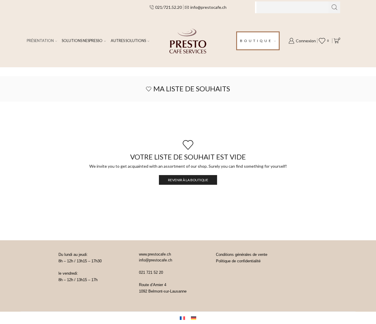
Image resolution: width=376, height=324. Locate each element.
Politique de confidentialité (238, 261)
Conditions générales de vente (241, 254)
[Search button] (334, 7)
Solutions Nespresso (82, 40)
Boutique (256, 40)
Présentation (40, 40)
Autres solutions (128, 40)
